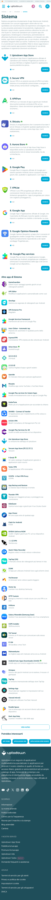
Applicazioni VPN (20, 741)
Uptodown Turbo (12, 858)
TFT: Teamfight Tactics (11, 1)
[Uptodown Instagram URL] (17, 790)
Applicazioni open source (39, 741)
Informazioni (6, 804)
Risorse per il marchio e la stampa (15, 820)
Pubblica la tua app (9, 846)
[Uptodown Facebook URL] (27, 790)
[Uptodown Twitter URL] (12, 790)
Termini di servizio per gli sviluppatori (17, 887)
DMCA (4, 891)
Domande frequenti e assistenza (15, 862)
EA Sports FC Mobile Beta (26, 1)
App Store (6, 741)
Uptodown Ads (8, 854)
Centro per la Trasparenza (12, 816)
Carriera (4, 828)
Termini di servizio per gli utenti (14, 875)
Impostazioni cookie (10, 883)
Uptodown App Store (10, 842)
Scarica (45, 69)
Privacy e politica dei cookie (13, 879)
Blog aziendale (7, 824)
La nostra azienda (8, 808)
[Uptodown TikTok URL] (8, 790)
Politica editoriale (8, 812)
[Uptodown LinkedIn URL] (22, 790)
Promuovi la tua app (10, 850)
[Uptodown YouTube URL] (3, 790)
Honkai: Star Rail (40, 1)
